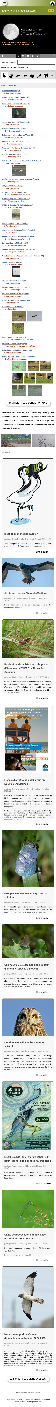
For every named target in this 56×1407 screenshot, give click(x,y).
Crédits (37, 1392)
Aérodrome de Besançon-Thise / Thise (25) (18, 230)
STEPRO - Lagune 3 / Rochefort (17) (16, 199)
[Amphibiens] (32, 75)
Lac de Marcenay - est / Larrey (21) (15, 224)
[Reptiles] (25, 75)
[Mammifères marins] (18, 75)
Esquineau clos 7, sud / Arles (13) (15, 141)
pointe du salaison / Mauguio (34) (14, 344)
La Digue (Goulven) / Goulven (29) (15, 243)
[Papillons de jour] (46, 75)
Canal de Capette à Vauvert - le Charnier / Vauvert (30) (23, 256)
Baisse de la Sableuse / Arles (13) (15, 129)
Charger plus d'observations (28, 403)
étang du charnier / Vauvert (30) (14, 281)
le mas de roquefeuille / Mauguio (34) (16, 300)
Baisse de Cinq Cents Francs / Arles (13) (18, 135)
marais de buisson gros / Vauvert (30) (16, 287)
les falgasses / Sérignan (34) (13, 307)
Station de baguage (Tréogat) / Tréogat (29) (18, 249)
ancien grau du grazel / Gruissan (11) (16, 122)
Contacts (31, 1392)
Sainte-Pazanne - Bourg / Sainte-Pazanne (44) (19, 357)
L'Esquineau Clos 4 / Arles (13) (14, 154)
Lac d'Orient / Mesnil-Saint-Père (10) (16, 104)
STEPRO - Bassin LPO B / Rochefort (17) (17, 205)
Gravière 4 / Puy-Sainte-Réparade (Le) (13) (18, 148)
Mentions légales (21, 1392)
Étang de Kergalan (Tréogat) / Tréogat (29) (18, 237)
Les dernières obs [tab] (9, 62)
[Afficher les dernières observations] (14, 67)
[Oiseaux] (4, 75)
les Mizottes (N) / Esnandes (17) (14, 192)
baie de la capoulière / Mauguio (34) (15, 294)
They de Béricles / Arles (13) (13, 186)
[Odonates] (39, 75)
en (52, 10)
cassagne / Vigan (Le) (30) (12, 262)
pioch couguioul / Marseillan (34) (14, 337)
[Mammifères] (11, 75)
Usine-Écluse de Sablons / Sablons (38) (17, 350)
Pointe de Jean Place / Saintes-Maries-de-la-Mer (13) (22, 161)
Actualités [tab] (6, 452)
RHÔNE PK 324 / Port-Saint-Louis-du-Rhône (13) (20, 179)
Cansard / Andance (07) (11, 91)
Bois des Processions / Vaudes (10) (15, 97)
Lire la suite (42, 552)
